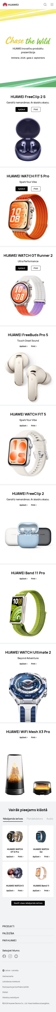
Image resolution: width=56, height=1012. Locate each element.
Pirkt (36, 109)
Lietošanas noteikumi (11, 981)
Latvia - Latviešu (12, 970)
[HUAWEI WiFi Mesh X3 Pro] (28, 762)
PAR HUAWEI (9, 940)
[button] (45, 4)
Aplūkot (21, 109)
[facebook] (4, 956)
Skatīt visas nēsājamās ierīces (28, 903)
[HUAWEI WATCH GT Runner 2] (28, 286)
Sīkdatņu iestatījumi (10, 997)
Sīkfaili (5, 992)
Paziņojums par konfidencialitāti (15, 987)
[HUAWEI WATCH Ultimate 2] (28, 683)
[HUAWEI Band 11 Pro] (28, 604)
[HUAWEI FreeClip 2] (28, 524)
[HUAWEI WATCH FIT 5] (28, 445)
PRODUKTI (8, 926)
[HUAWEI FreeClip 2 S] (28, 127)
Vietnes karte (7, 976)
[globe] (3, 970)
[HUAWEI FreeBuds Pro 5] (28, 366)
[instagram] (10, 956)
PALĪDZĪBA (8, 933)
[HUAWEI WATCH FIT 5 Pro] (28, 207)
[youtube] (16, 956)
